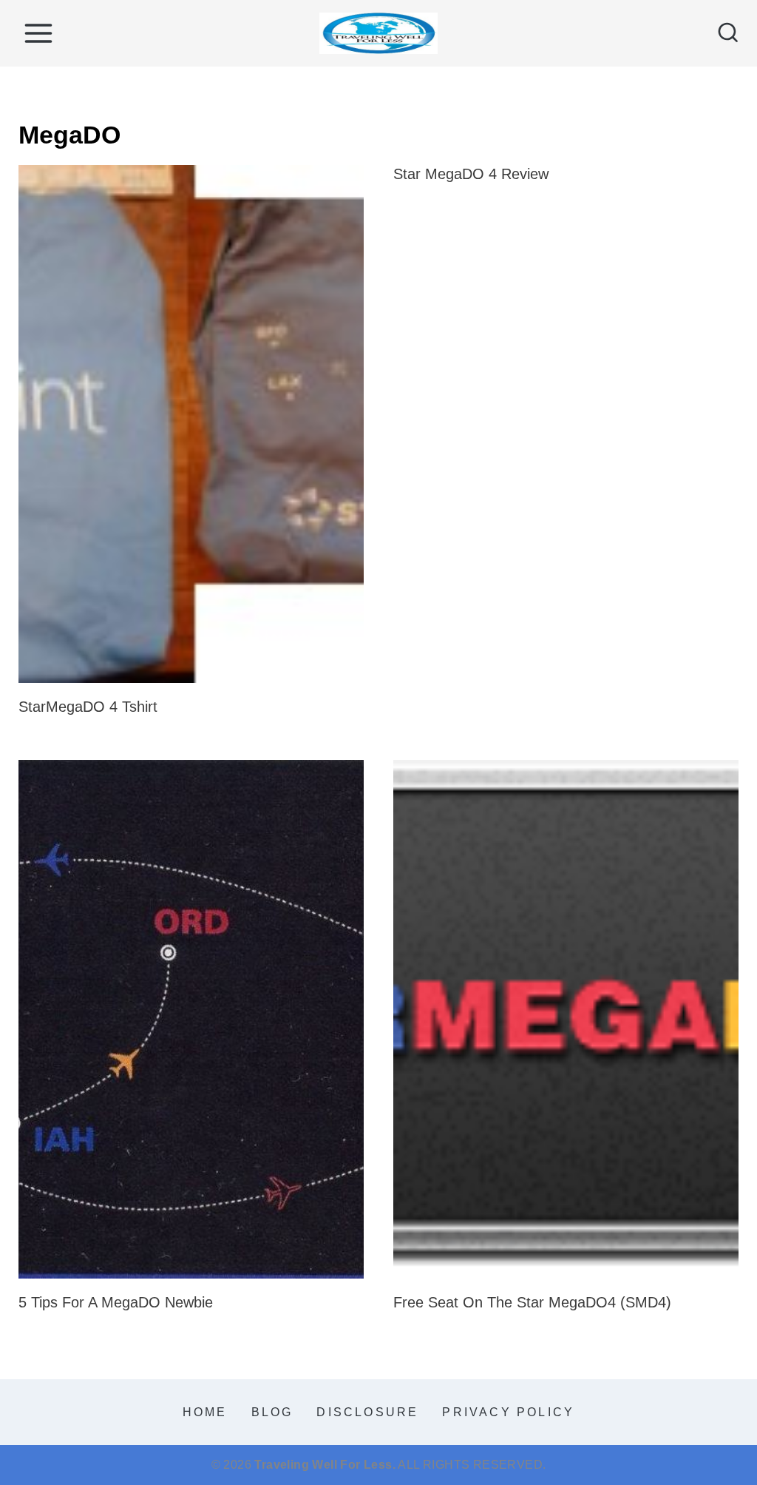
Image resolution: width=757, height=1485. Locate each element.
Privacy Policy (508, 1412)
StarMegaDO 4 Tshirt (87, 706)
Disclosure (367, 1412)
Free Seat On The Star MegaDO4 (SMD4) (532, 1302)
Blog (272, 1412)
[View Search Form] (728, 33)
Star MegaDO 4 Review (471, 174)
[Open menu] (38, 33)
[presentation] (191, 424)
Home (205, 1412)
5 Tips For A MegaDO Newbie (115, 1302)
